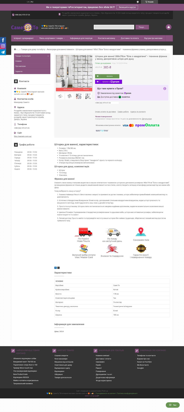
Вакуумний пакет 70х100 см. (24, 362)
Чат (174, 405)
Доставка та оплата (130, 38)
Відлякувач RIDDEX (21, 377)
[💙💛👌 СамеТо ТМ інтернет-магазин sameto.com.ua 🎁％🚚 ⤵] (24, 27)
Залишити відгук (127, 7)
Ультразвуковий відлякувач (25, 371)
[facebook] (55, 268)
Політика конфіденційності (127, 393)
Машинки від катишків (64, 362)
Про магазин (20, 66)
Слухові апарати (61, 356)
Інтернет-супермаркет (24, 38)
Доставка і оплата (103, 359)
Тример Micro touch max (23, 368)
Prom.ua (105, 391)
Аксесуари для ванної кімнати (60, 49)
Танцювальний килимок (23, 384)
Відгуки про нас (143, 359)
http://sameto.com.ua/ (23, 136)
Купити (110, 76)
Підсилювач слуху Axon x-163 (25, 365)
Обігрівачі (59, 374)
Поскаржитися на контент (106, 393)
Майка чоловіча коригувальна (25, 380)
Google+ (140, 368)
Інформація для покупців (81, 38)
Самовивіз (100, 362)
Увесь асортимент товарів (51, 38)
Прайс (98, 365)
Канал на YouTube (144, 362)
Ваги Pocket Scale (20, 374)
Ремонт (99, 368)
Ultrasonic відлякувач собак (24, 358)
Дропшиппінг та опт (104, 374)
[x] (58, 268)
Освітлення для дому (63, 365)
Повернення (101, 371)
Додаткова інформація (105, 377)
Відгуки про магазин (153, 38)
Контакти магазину (106, 38)
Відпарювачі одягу (62, 368)
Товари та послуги (22, 56)
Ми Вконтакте (143, 365)
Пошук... (142, 27)
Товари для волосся (63, 377)
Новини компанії (102, 356)
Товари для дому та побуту (33, 49)
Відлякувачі (59, 371)
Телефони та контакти (146, 356)
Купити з (106, 82)
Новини (18, 61)
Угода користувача (104, 381)
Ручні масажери (61, 359)
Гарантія (18, 71)
